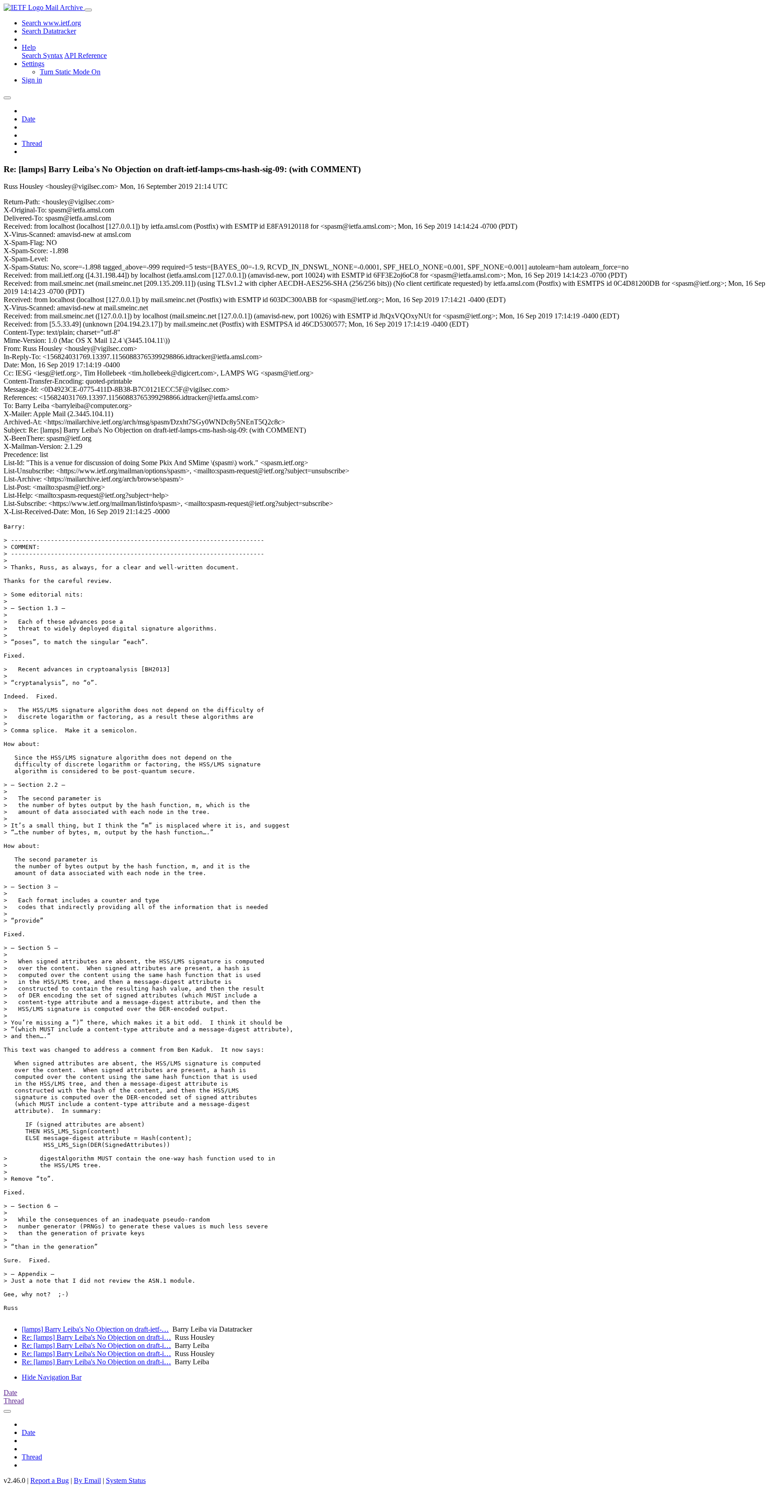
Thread (32, 143)
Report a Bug (49, 1480)
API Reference (85, 55)
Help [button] (29, 47)
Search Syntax (42, 55)
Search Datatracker (49, 31)
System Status (126, 1480)
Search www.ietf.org (51, 23)
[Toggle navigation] (88, 10)
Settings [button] (33, 63)
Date (28, 119)
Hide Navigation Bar (51, 1377)
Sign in (32, 80)
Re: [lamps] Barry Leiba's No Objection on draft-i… (96, 1337)
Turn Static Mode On (70, 72)
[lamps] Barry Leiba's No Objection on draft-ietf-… (95, 1329)
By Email (87, 1480)
